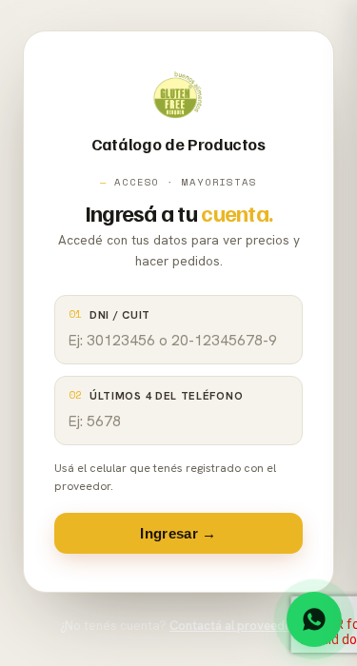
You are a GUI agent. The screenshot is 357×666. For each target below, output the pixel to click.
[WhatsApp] (314, 618)
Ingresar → (178, 533)
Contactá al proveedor (233, 625)
